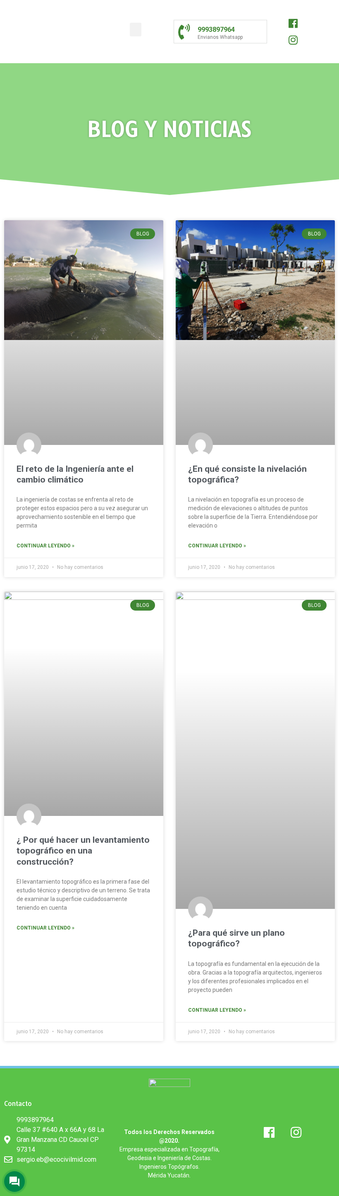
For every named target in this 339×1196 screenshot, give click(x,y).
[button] (135, 29)
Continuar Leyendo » (45, 546)
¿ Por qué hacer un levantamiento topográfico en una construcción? (83, 850)
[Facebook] (293, 23)
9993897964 (216, 29)
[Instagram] (293, 40)
